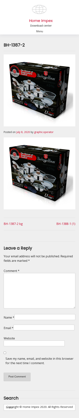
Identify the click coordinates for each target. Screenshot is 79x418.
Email (8, 328)
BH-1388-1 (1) (65, 224)
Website (9, 338)
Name (9, 317)
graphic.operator (43, 132)
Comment (11, 271)
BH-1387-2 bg (13, 224)
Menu (39, 31)
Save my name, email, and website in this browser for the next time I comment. (39, 361)
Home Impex (41, 20)
